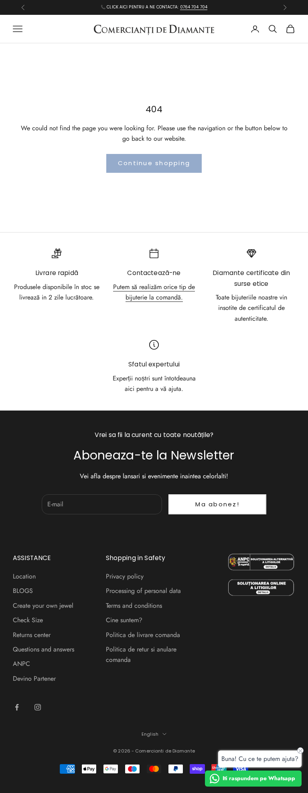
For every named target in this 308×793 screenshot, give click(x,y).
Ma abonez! (217, 504)
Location (24, 576)
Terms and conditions (134, 605)
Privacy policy (125, 576)
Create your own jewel (43, 605)
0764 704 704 (193, 7)
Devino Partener (34, 678)
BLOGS (23, 590)
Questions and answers (43, 649)
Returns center (32, 634)
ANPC (21, 663)
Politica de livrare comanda (143, 634)
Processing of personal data (143, 590)
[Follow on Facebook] (17, 707)
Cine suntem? (124, 620)
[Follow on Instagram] (38, 707)
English (150, 734)
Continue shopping (154, 163)
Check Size (28, 620)
